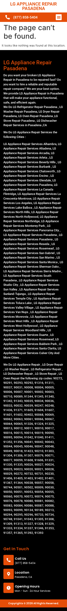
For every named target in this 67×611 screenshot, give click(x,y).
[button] (59, 17)
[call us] (8, 560)
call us (20, 558)
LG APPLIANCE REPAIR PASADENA (33, 6)
